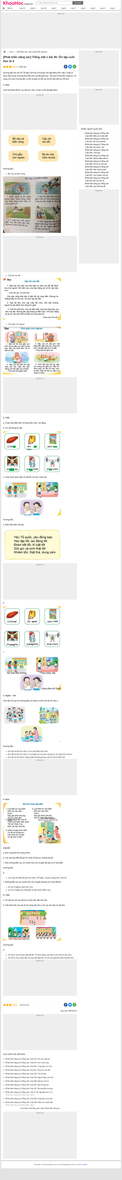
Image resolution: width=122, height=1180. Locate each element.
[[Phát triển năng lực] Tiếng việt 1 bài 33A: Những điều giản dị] (82, 157)
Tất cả (9, 8)
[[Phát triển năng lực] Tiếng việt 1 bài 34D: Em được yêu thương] (82, 145)
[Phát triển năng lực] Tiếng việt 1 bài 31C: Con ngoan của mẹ (96, 173)
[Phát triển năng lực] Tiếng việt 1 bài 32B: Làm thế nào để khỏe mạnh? (96, 185)
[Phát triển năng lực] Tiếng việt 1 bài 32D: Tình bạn (96, 151)
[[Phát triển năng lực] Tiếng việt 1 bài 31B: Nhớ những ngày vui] (82, 168)
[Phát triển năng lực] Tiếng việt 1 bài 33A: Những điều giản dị (96, 157)
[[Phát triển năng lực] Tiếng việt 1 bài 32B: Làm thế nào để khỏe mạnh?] (82, 185)
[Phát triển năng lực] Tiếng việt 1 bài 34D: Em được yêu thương (96, 146)
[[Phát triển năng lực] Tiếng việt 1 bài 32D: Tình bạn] (82, 151)
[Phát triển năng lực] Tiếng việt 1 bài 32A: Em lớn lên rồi (96, 179)
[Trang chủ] (18, 3)
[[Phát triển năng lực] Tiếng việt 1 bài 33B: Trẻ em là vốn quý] (82, 162)
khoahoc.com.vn (4, 52)
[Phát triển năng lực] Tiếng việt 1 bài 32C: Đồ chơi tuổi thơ (96, 140)
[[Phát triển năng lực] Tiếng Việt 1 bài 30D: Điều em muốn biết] (82, 134)
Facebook (84, 1164)
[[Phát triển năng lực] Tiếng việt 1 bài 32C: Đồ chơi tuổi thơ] (82, 140)
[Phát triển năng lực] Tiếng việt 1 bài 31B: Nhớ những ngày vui (96, 168)
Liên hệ (78, 1164)
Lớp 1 (11, 52)
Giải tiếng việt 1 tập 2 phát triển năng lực (32, 52)
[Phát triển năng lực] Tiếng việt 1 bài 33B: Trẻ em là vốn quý (96, 162)
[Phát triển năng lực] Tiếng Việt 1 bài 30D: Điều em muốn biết (97, 134)
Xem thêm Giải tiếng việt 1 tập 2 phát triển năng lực (40, 1108)
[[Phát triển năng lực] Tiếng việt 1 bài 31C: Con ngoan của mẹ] (82, 173)
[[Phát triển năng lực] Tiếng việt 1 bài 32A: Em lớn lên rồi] (82, 179)
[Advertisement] (61, 31)
